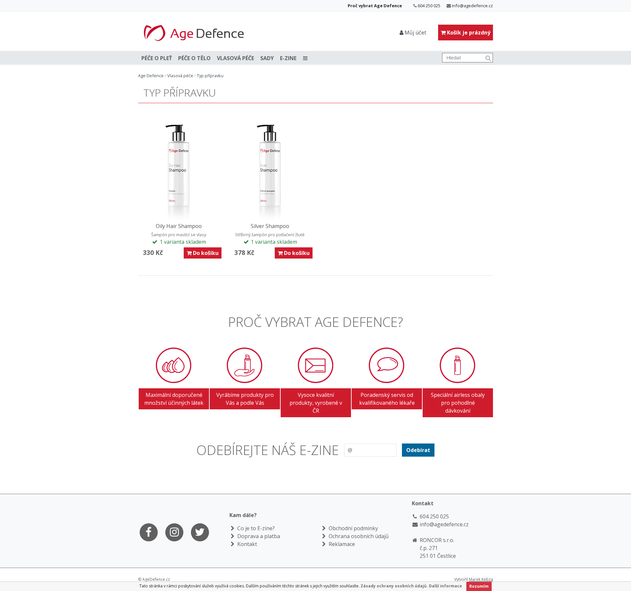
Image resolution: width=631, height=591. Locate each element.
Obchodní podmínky (352, 528)
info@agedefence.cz (472, 6)
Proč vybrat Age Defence (375, 6)
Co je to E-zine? (255, 528)
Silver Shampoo (270, 226)
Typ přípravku (210, 76)
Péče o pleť (156, 58)
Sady (267, 58)
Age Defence (151, 76)
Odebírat (418, 450)
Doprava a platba (258, 536)
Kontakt (246, 544)
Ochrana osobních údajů (358, 536)
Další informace (445, 586)
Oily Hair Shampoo (179, 226)
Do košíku (205, 253)
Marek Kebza (481, 579)
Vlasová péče (235, 58)
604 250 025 (429, 6)
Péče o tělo (194, 58)
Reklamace (341, 544)
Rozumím (479, 586)
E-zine (288, 58)
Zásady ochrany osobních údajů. (394, 586)
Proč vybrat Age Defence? (315, 322)
